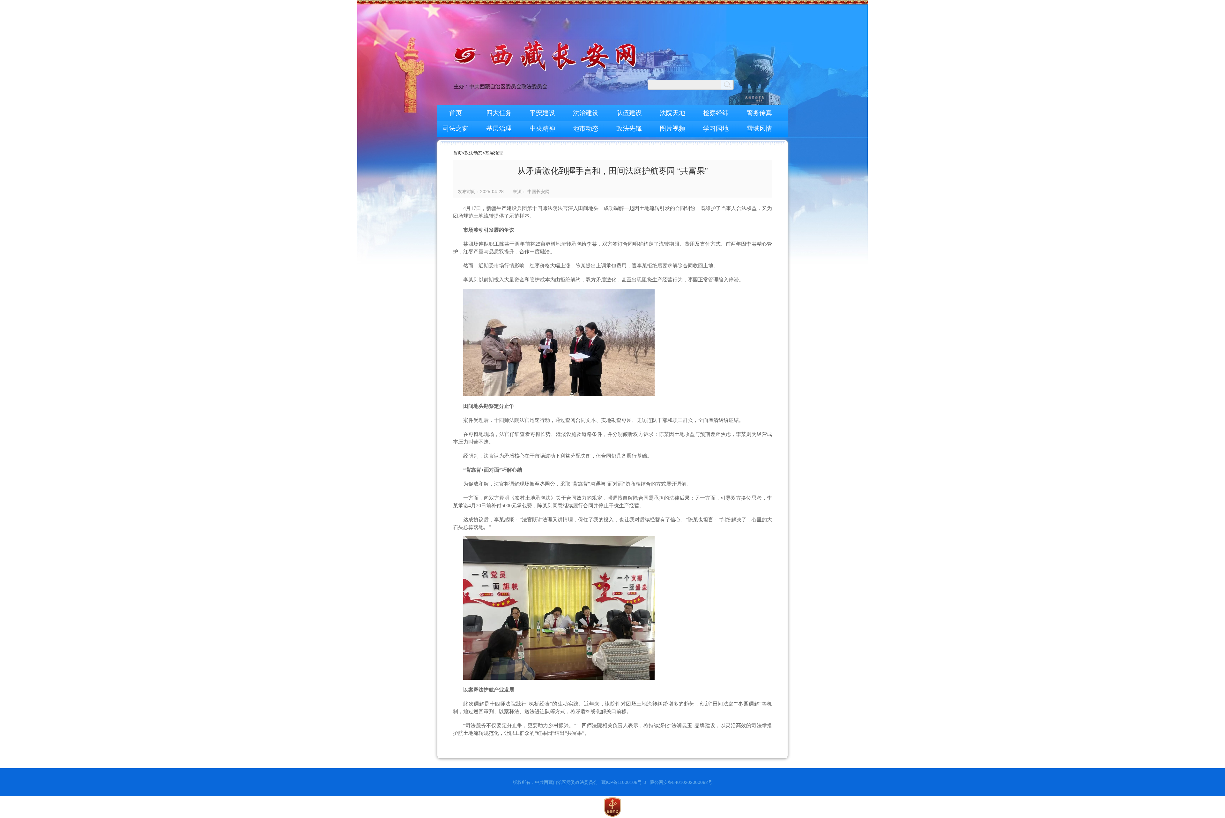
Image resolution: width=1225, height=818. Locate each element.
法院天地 (672, 112)
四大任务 (499, 112)
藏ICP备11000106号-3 (623, 782)
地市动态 (585, 128)
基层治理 (499, 128)
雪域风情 (759, 128)
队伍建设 (629, 112)
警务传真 (759, 112)
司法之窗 (455, 128)
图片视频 (672, 128)
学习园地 (716, 128)
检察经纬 (716, 112)
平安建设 (542, 112)
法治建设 (585, 112)
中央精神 (542, 128)
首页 (455, 112)
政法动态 (473, 153)
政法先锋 (629, 128)
